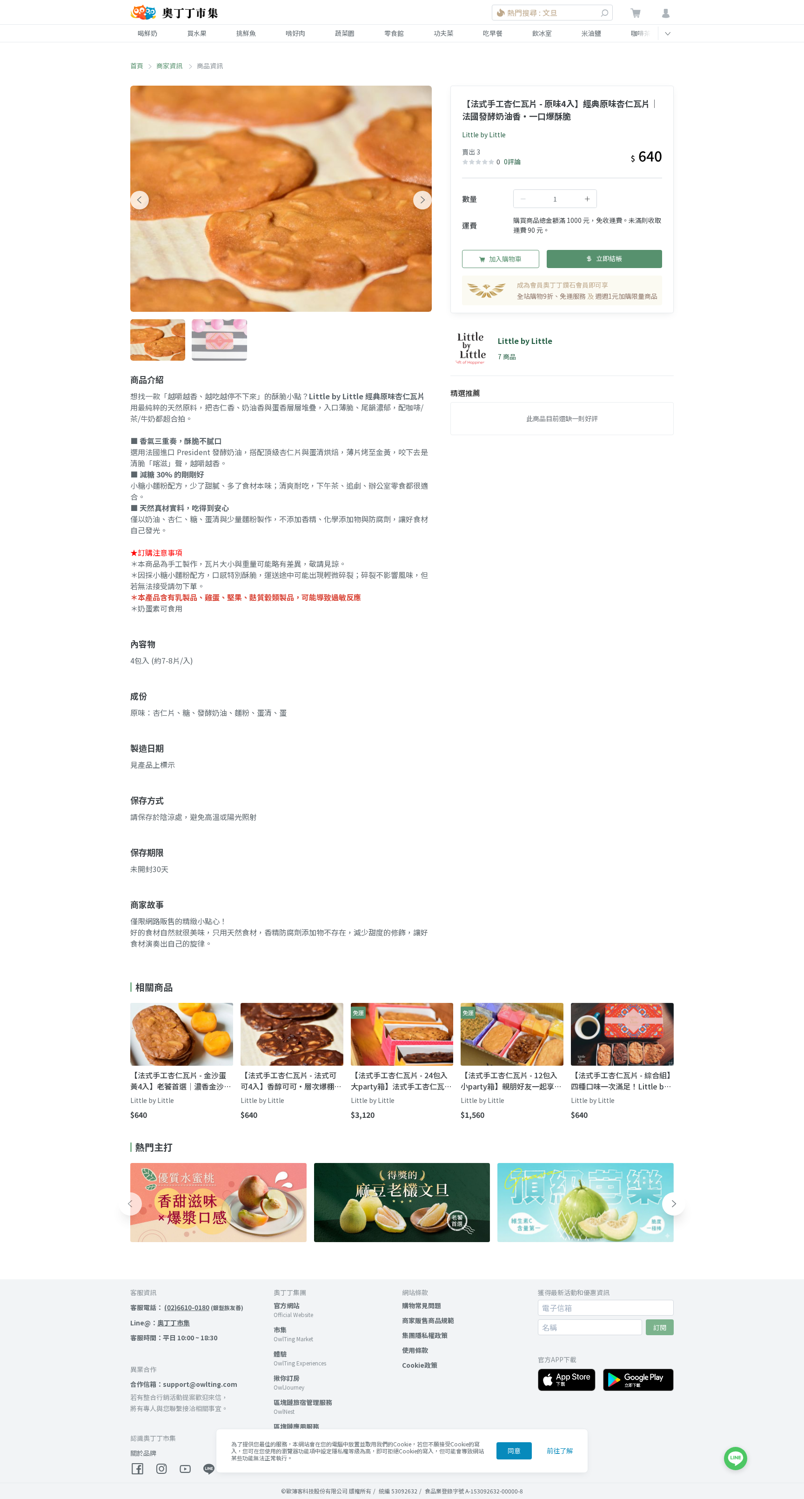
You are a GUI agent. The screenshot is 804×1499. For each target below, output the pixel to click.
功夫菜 (443, 33)
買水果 (197, 33)
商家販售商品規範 (428, 1320)
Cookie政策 (419, 1365)
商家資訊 (170, 65)
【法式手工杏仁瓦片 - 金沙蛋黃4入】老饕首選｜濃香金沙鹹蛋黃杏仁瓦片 (180, 1080)
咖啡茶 (640, 33)
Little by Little (484, 134)
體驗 (280, 1353)
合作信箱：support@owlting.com (183, 1384)
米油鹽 (591, 33)
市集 (280, 1329)
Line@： (160, 1322)
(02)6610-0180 (186, 1307)
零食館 (394, 33)
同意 (514, 1450)
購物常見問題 (421, 1305)
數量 (469, 198)
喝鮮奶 (147, 33)
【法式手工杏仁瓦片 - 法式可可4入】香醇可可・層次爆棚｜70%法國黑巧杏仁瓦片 (291, 1080)
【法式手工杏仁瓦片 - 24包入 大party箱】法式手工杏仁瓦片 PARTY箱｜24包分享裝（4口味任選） (401, 1080)
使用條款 (415, 1350)
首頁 (136, 65)
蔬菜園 (345, 33)
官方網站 (287, 1305)
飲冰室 (542, 33)
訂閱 (659, 1327)
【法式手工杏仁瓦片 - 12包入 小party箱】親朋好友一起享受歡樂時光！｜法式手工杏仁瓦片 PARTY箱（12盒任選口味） (511, 1080)
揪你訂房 (287, 1378)
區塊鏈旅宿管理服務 (303, 1402)
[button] (139, 200)
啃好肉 (295, 33)
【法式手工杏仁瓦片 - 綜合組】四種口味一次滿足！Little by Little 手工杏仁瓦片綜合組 (620, 1080)
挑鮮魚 (246, 33)
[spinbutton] (555, 198)
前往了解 (560, 1450)
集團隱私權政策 (425, 1335)
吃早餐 (492, 33)
